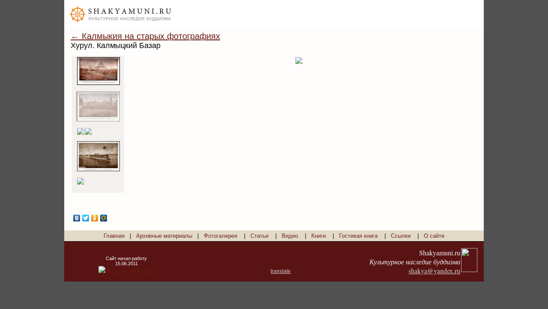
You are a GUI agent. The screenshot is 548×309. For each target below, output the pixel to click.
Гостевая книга (358, 236)
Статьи (259, 236)
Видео (290, 236)
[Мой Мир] (103, 218)
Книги (318, 236)
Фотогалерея (220, 236)
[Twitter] (85, 218)
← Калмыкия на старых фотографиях (145, 36)
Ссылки (401, 236)
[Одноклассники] (94, 218)
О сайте (434, 236)
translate (281, 271)
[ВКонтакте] (76, 218)
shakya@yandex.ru (434, 270)
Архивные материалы (164, 236)
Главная (114, 236)
